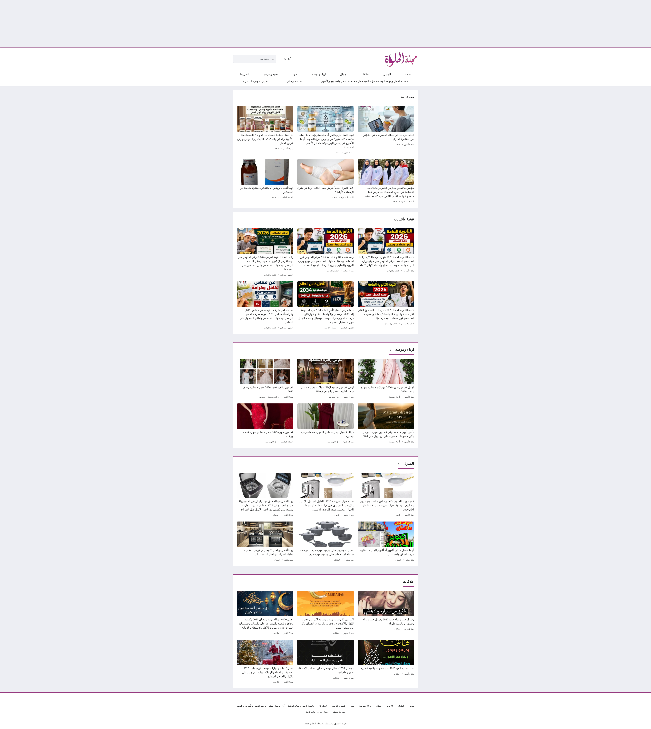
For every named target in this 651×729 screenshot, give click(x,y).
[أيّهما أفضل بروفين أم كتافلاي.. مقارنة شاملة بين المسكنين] (265, 181)
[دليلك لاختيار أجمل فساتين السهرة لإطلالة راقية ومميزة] (325, 423)
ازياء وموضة (404, 349)
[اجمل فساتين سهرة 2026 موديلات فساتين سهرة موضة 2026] (386, 379)
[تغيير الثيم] (287, 58)
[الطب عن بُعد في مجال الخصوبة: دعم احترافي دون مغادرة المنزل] (386, 130)
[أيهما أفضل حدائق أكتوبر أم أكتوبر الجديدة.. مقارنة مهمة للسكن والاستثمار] (386, 542)
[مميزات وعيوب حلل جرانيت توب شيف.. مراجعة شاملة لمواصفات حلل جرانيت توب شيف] (325, 542)
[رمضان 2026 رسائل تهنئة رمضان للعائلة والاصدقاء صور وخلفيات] (325, 662)
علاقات (396, 629)
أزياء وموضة (394, 397)
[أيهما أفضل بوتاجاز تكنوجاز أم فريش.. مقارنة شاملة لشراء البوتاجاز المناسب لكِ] (265, 542)
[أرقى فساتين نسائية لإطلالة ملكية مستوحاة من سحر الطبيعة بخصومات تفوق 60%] (325, 379)
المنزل (409, 463)
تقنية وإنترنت (393, 271)
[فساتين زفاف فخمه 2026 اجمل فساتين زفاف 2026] (265, 379)
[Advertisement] (549, 24)
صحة (410, 97)
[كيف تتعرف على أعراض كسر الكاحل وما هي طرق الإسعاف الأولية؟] (325, 181)
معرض (262, 397)
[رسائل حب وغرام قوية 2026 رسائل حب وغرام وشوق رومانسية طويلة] (386, 613)
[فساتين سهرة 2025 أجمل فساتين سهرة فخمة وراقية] (265, 423)
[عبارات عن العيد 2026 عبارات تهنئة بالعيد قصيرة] (386, 662)
